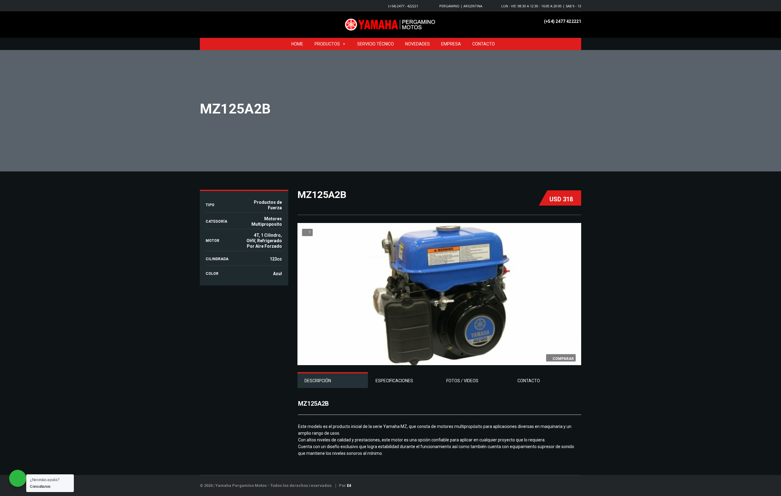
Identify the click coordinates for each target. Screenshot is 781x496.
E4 (349, 485)
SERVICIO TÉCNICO (375, 43)
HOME (297, 43)
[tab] (332, 380)
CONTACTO (483, 43)
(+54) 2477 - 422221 (403, 6)
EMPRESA (451, 43)
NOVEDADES (417, 43)
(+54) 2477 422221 (562, 21)
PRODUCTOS (327, 43)
